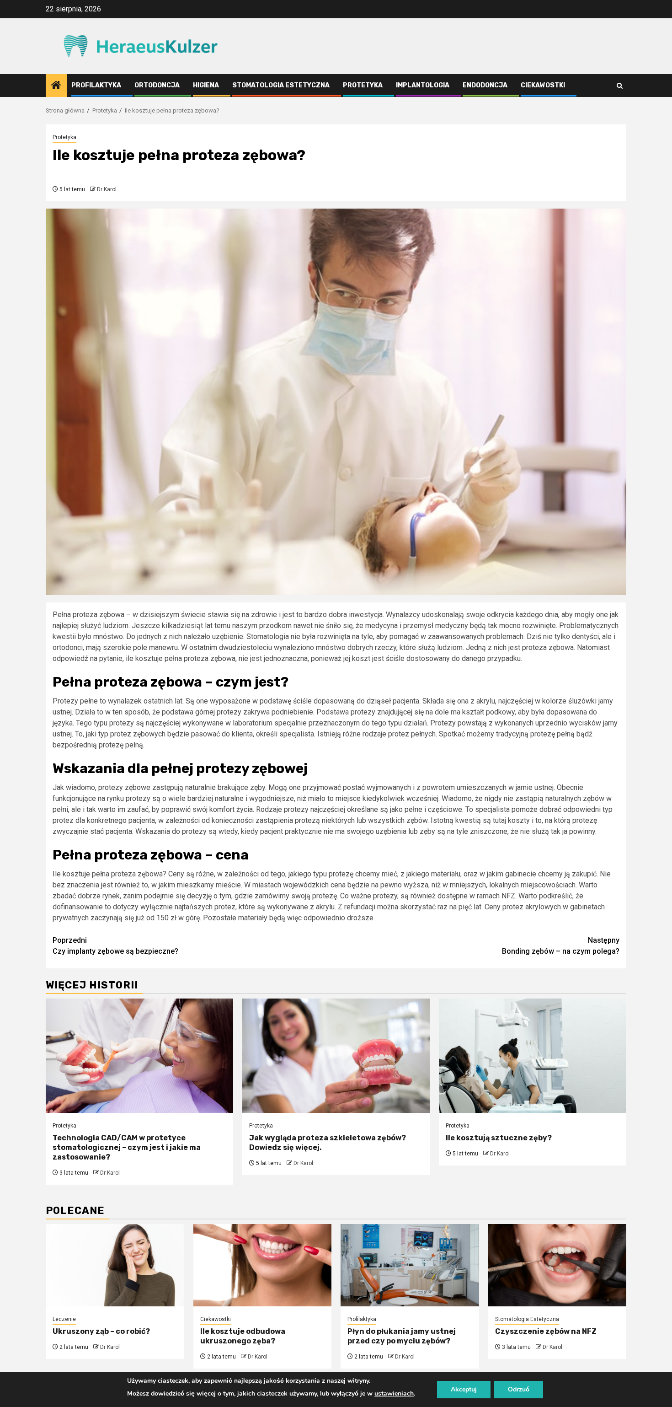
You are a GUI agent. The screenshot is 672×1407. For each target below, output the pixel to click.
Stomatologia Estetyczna (281, 85)
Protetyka (363, 85)
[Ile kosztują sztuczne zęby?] (532, 1056)
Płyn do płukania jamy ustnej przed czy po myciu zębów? (401, 1336)
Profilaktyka (96, 85)
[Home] (56, 86)
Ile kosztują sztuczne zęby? (499, 1137)
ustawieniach (394, 1393)
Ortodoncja (157, 85)
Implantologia (422, 85)
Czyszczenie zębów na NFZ (546, 1331)
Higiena (206, 85)
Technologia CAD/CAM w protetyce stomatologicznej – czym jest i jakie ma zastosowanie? (127, 1147)
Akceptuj (464, 1389)
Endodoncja (485, 85)
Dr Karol (107, 189)
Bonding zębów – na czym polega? (560, 946)
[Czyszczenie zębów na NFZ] (557, 1265)
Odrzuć (518, 1389)
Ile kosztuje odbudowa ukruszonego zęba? (242, 1336)
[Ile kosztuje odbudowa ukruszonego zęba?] (262, 1265)
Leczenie (64, 1319)
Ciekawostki (543, 85)
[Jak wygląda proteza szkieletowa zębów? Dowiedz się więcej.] (336, 1056)
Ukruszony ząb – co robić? (101, 1331)
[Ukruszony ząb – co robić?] (115, 1265)
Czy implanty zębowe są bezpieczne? (115, 946)
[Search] (619, 86)
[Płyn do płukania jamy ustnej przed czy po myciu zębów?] (410, 1265)
